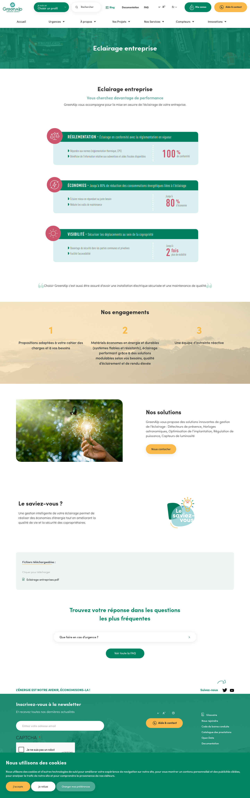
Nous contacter (161, 449)
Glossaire (211, 714)
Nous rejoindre (210, 720)
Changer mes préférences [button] (76, 786)
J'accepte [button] (18, 786)
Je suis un (42, 5)
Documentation (210, 743)
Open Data (208, 737)
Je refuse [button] (43, 786)
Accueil (21, 21)
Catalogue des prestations (216, 732)
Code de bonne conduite (215, 726)
